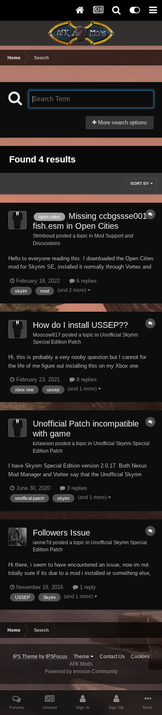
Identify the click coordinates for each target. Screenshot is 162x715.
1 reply (87, 587)
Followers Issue (61, 532)
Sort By (140, 183)
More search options (121, 122)
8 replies (86, 379)
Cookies (140, 656)
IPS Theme (25, 656)
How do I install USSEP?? (80, 325)
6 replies (86, 281)
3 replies (76, 488)
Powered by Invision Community (81, 671)
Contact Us (112, 656)
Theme (82, 656)
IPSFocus (56, 656)
